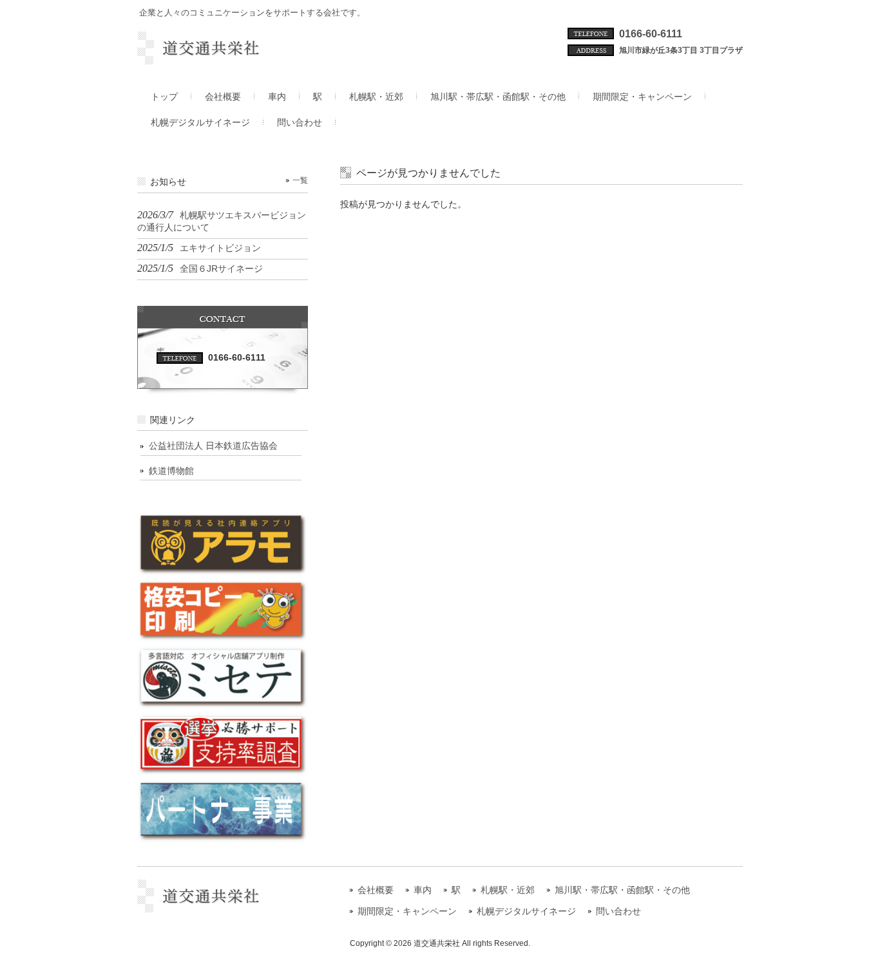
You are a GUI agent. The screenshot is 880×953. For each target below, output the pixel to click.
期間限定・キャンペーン (407, 911)
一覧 (300, 180)
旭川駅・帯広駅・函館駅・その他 (622, 890)
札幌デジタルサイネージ (526, 911)
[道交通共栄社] (222, 59)
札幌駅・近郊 (508, 890)
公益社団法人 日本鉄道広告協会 (213, 445)
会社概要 (376, 890)
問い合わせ (618, 911)
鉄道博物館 (171, 471)
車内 (423, 890)
